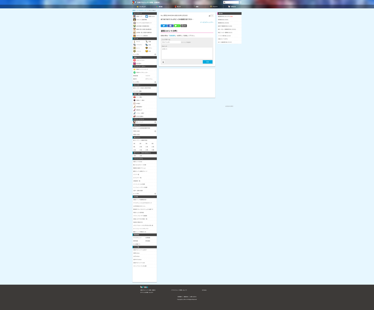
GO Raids (204, 290)
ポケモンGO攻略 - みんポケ (146, 292)
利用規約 (180, 296)
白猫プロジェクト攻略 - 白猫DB (148, 2)
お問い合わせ (193, 296)
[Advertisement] (187, 82)
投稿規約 (172, 36)
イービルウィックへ (206, 22)
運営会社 (186, 296)
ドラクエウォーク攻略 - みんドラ (179, 290)
